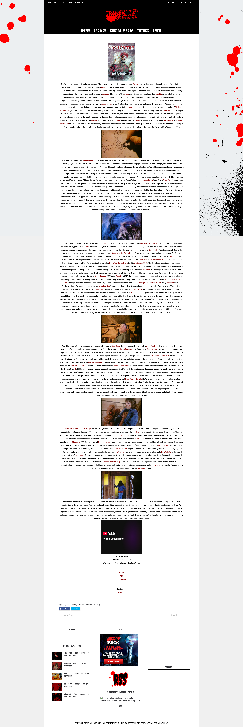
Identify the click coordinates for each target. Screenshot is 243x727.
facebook (65, 609)
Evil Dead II (153, 250)
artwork (158, 465)
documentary (163, 445)
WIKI (121, 576)
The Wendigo (168, 120)
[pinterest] (186, 2)
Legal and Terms (160, 723)
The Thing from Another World (148, 283)
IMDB (121, 573)
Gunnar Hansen (104, 442)
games (137, 120)
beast (103, 87)
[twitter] (182, 2)
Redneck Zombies (124, 349)
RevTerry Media (144, 723)
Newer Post (68, 615)
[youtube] (190, 2)
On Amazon (121, 579)
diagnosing (132, 107)
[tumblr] (177, 2)
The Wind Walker (120, 449)
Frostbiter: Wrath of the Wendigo (77, 429)
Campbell (170, 283)
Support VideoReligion (75, 2)
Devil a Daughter (77, 366)
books (117, 120)
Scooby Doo (152, 349)
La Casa (172, 256)
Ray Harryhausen (95, 362)
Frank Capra (143, 260)
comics (94, 120)
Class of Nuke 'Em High (121, 253)
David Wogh (168, 180)
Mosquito (76, 442)
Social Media (121, 30)
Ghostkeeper (100, 276)
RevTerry (121, 593)
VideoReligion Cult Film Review (103, 723)
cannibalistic (106, 104)
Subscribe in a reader (125, 698)
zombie (159, 94)
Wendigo (119, 276)
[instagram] (173, 2)
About (55, 2)
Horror (81, 605)
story (126, 94)
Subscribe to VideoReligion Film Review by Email (120, 701)
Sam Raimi (116, 346)
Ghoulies (133, 293)
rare (91, 114)
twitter (76, 609)
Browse (99, 30)
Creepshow (98, 289)
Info (157, 30)
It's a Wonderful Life (158, 260)
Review (89, 605)
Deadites (146, 270)
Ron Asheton (148, 180)
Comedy (74, 605)
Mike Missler (88, 160)
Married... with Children (149, 243)
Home (49, 2)
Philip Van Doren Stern (118, 263)
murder (167, 110)
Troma (86, 247)
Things (143, 30)
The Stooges (120, 452)
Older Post (175, 615)
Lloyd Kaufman (152, 346)
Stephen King (104, 286)
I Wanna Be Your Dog (111, 462)
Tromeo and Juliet (121, 366)
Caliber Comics (122, 435)
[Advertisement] (168, 646)
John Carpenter (170, 280)
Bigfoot (136, 84)
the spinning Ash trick (160, 356)
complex (105, 94)
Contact (62, 2)
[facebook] (168, 2)
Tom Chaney (139, 439)
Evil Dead (103, 243)
